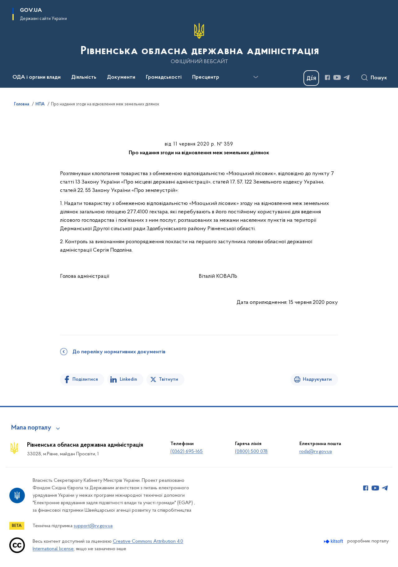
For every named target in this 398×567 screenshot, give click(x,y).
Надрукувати (317, 379)
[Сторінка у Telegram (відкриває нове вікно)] (346, 77)
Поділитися (85, 379)
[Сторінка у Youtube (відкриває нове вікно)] (337, 77)
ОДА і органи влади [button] (36, 77)
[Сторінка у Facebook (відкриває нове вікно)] (327, 77)
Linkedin (128, 379)
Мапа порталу (31, 428)
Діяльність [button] (83, 77)
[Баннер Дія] (311, 78)
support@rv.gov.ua (93, 525)
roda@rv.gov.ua (315, 451)
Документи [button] (121, 77)
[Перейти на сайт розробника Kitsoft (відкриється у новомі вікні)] (334, 541)
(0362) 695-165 (186, 451)
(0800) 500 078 (251, 451)
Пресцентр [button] (205, 77)
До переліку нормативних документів (118, 352)
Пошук (379, 78)
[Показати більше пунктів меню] (255, 77)
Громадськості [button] (164, 77)
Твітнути (168, 379)
